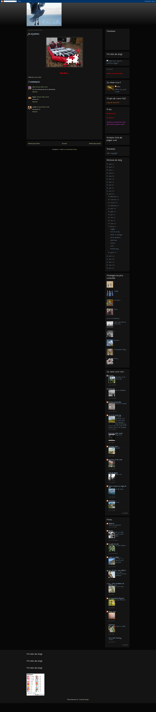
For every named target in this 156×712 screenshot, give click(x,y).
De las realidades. (120, 390)
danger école (112, 612)
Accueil (64, 143)
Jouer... (112, 246)
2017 (110, 191)
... (114, 282)
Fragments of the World (115, 460)
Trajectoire (112, 625)
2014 (110, 259)
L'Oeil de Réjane (113, 473)
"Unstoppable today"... (120, 349)
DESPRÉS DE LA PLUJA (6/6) (120, 378)
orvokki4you (112, 501)
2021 (110, 179)
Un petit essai (119, 587)
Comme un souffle (120, 626)
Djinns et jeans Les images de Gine (117, 487)
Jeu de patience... (115, 237)
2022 (110, 176)
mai (111, 218)
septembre (113, 206)
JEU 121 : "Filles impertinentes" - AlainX (119, 534)
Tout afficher (125, 513)
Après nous (118, 474)
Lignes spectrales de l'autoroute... (120, 323)
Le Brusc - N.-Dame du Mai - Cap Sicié (119, 560)
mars (112, 224)
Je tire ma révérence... (113, 318)
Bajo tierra (118, 435)
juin (111, 215)
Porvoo (117, 502)
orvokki (34, 107)
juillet (112, 212)
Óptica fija (112, 389)
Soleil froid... (113, 240)
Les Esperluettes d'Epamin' (116, 598)
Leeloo (118, 87)
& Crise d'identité (120, 600)
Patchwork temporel (121, 404)
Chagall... (116, 291)
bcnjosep (111, 376)
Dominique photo (113, 446)
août (112, 209)
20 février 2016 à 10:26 (43, 97)
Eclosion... (116, 340)
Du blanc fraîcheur (120, 546)
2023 (110, 173)
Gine (33, 87)
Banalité (117, 448)
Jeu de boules (119, 489)
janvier (112, 252)
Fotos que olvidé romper (116, 433)
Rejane (34, 97)
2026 (110, 164)
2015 (110, 256)
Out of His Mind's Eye (115, 415)
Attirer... (116, 359)
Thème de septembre (115, 525)
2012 (110, 265)
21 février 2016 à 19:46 (43, 107)
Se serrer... (117, 300)
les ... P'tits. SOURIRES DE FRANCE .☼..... (116, 584)
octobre (112, 203)
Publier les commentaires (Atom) (68, 149)
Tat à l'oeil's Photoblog (115, 638)
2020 (110, 182)
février (112, 227)
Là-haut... (112, 243)
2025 (110, 167)
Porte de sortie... (115, 232)
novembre (113, 200)
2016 (110, 194)
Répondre (34, 91)
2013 (110, 262)
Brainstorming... (114, 249)
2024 (110, 170)
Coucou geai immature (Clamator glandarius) (120, 574)
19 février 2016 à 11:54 (41, 87)
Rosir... (116, 309)
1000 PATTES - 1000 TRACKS (117, 570)
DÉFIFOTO (111, 524)
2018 (110, 188)
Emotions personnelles (115, 402)
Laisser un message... (116, 235)
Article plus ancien (95, 143)
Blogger (87, 699)
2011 (110, 268)
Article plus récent (34, 143)
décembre (113, 197)
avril (111, 221)
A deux (111, 640)
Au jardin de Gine (114, 544)
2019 (110, 185)
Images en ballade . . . (115, 557)
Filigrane (111, 531)
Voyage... (112, 229)
